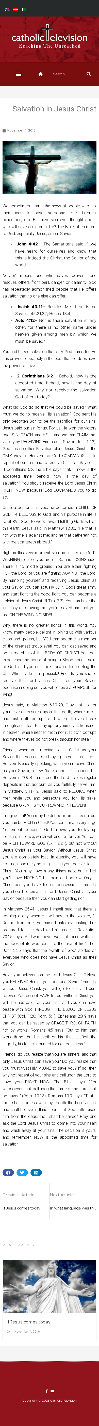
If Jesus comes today (29, 1321)
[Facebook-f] (46, 1391)
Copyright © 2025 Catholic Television (49, 1400)
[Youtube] (52, 1391)
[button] (18, 74)
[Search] (88, 74)
